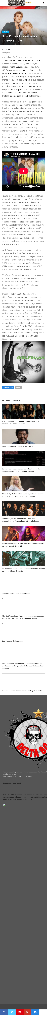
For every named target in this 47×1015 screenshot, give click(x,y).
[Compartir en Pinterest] (20, 1012)
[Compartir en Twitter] (12, 1012)
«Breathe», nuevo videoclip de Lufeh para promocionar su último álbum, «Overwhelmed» (20, 520)
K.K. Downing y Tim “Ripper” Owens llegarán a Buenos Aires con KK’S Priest (20, 422)
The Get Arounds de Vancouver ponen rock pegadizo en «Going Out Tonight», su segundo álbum (23, 617)
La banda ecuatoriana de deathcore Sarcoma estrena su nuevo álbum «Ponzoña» (23, 570)
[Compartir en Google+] (27, 1012)
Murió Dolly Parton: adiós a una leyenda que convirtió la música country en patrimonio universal (23, 495)
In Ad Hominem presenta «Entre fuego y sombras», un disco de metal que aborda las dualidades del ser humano (23, 665)
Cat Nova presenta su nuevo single (16, 593)
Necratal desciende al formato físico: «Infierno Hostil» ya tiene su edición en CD (23, 545)
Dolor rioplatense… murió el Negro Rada (18, 446)
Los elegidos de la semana (12, 641)
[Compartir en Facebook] (4, 1012)
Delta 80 (6, 49)
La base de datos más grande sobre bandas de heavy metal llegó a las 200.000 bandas (21, 470)
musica (18, 387)
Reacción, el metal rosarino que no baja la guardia (22, 691)
